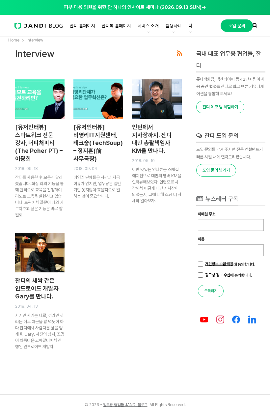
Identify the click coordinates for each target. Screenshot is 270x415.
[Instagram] (220, 320)
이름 (201, 239)
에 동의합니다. (230, 264)
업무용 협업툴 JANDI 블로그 (125, 404)
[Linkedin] (252, 320)
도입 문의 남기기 (216, 170)
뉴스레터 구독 (221, 198)
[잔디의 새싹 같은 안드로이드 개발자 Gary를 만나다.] (40, 252)
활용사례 (173, 25)
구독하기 (210, 291)
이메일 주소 (206, 214)
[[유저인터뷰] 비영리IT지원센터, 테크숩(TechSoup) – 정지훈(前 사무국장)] (98, 99)
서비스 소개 (148, 25)
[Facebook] (236, 320)
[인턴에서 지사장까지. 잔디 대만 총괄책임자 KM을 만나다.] (157, 99)
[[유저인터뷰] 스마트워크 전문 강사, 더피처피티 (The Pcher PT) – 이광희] (40, 99)
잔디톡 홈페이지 (116, 25)
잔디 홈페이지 (82, 25)
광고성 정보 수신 (217, 275)
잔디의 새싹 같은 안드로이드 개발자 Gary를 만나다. (37, 288)
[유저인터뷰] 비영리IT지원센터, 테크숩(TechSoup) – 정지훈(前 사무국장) (98, 143)
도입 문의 (236, 25)
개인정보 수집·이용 (219, 264)
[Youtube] (204, 320)
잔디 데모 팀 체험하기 (220, 106)
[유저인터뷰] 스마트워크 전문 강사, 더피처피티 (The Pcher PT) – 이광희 (39, 143)
